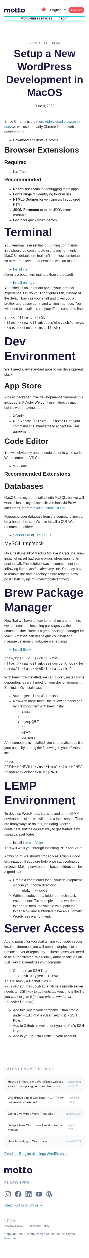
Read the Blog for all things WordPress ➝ (35, 1154)
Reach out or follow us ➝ (23, 1205)
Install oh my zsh (25, 283)
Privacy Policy (13, 1225)
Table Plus (43, 535)
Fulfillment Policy (38, 1225)
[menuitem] (58, 10)
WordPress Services (36, 18)
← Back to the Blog (44, 43)
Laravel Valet (33, 843)
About (63, 18)
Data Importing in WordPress (27, 1141)
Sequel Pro (21, 535)
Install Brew (22, 649)
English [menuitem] (56, 10)
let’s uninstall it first (50, 508)
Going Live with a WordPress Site (30, 1113)
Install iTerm (22, 269)
